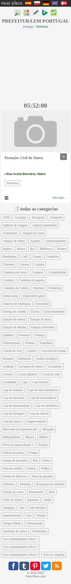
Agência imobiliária (44, 225)
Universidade (34, 523)
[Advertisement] (35, 64)
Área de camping (53, 554)
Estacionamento (54, 311)
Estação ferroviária (42, 327)
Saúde (47, 499)
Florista (30, 343)
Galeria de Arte (12, 350)
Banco (21, 248)
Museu (29, 437)
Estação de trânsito (14, 327)
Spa (22, 507)
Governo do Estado (54, 350)
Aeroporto (56, 217)
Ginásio (31, 350)
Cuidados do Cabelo (15, 288)
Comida (39, 264)
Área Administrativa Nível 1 (20, 539)
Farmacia (24, 335)
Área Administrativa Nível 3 (20, 554)
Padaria (43, 445)
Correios (8, 280)
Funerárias (46, 343)
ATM (6, 217)
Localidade (10, 382)
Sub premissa (37, 507)
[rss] (57, 566)
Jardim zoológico (46, 358)
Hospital (8, 358)
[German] (46, 4)
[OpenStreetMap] (17, 12)
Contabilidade (57, 272)
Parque (33, 452)
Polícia (31, 468)
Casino (37, 256)
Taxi (28, 515)
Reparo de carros (13, 492)
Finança (40, 335)
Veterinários (39, 531)
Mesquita (48, 429)
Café (24, 256)
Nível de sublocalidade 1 (18, 445)
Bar (32, 248)
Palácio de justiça (13, 452)
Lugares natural (36, 421)
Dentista (38, 288)
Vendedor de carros (15, 531)
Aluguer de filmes (14, 241)
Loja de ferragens (13, 413)
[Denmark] (64, 4)
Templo (41, 515)
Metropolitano (11, 437)
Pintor (46, 460)
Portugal (28, 26)
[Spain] (28, 4)
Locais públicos (27, 374)
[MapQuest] (53, 12)
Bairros (7, 248)
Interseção (24, 358)
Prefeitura (12, 183)
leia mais (58, 197)
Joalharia (8, 366)
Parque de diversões (15, 460)
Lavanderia (55, 366)
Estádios (8, 335)
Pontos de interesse (14, 476)
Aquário (35, 241)
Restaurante (36, 492)
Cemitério (52, 256)
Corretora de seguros (31, 280)
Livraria (8, 374)
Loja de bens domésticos (43, 390)
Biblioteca (46, 248)
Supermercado (12, 515)
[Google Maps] (26, 12)
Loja (24, 382)
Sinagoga (8, 507)
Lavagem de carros (31, 366)
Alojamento (10, 233)
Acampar (20, 217)
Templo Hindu (12, 523)
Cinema (24, 264)
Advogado (37, 217)
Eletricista (55, 288)
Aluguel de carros (33, 233)
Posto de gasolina (42, 476)
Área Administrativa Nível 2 (20, 547)
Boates (62, 248)
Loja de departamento (16, 405)
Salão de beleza (12, 499)
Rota (52, 492)
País (35, 460)
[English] (55, 4)
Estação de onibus (14, 319)
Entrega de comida (14, 311)
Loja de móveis (39, 413)
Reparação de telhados (50, 484)
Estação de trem (40, 319)
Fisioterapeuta (11, 343)
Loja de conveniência (43, 397)
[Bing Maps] (44, 12)
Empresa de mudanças (17, 303)
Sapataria (33, 499)
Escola (35, 311)
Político (45, 468)
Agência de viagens (15, 225)
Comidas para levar (15, 272)
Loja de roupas (12, 421)
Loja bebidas (41, 382)
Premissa (25, 484)
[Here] (35, 12)
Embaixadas (10, 295)
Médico (44, 437)
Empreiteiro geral (34, 295)
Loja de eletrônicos (47, 405)
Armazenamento (56, 241)
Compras (37, 272)
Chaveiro (8, 264)
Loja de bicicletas (13, 397)
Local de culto (51, 374)
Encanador (42, 303)
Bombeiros (9, 256)
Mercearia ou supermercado (20, 429)
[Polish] (37, 4)
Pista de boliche (12, 468)
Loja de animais (12, 390)
